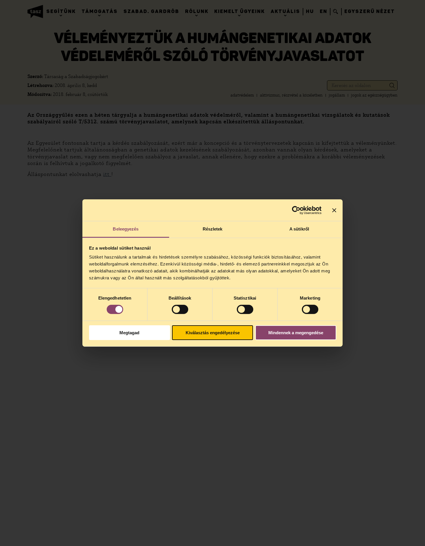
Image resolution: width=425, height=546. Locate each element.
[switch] (180, 309)
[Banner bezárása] (334, 210)
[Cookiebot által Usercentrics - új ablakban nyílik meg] (296, 210)
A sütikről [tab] (299, 228)
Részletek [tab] (213, 228)
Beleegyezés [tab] (125, 228)
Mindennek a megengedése (295, 332)
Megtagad (129, 332)
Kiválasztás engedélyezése (213, 332)
